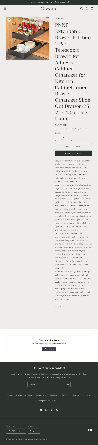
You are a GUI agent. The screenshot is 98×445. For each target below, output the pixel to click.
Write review (49, 349)
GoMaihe (14, 439)
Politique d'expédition (23, 395)
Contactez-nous (41, 395)
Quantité (58, 133)
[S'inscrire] (67, 384)
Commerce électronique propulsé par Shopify (32, 439)
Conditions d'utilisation (59, 395)
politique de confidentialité (80, 395)
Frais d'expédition (61, 129)
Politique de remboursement (49, 401)
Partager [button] (61, 307)
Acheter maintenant (73, 153)
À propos (9, 395)
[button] (5, 8)
